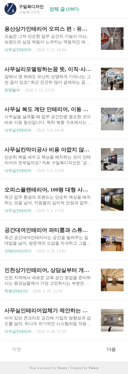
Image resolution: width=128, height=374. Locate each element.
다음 (111, 349)
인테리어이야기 (18, 251)
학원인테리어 (16, 291)
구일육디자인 (31, 6)
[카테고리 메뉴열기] (118, 9)
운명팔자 (12, 90)
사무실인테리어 (18, 49)
